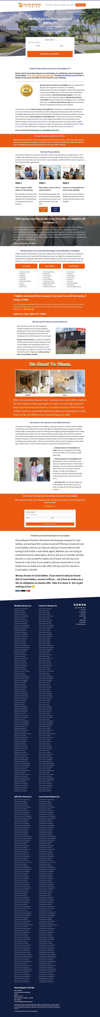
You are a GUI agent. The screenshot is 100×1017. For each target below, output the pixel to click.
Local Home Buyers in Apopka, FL (45, 934)
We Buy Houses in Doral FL (19, 704)
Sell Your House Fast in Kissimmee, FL (22, 877)
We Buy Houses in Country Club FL (21, 748)
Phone (38, 46)
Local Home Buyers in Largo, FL (45, 864)
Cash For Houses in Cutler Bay (45, 769)
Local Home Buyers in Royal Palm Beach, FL (47, 969)
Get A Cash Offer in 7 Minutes (78, 14)
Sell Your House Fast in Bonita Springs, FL (22, 915)
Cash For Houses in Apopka (44, 743)
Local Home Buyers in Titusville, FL (46, 943)
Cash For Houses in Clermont (44, 789)
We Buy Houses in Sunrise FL (20, 656)
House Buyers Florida (74, 258)
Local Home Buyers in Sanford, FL (45, 904)
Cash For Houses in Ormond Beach (46, 767)
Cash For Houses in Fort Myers (45, 669)
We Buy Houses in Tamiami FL (20, 735)
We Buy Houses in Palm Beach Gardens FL (22, 734)
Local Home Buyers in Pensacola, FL (46, 936)
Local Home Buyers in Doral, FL (45, 895)
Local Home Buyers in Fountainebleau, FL (47, 914)
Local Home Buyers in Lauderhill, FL (46, 879)
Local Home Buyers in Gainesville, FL (46, 823)
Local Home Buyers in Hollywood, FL (46, 820)
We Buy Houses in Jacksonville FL (21, 608)
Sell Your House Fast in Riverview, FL (21, 853)
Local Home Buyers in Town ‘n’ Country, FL (47, 862)
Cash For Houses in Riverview (45, 662)
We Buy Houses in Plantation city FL (21, 658)
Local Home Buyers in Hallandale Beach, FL (47, 971)
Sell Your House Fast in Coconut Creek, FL (22, 906)
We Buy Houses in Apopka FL (20, 743)
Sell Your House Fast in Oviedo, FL (21, 963)
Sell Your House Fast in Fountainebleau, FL (22, 914)
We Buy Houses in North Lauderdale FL (22, 763)
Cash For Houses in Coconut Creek (46, 715)
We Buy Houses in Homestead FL (21, 693)
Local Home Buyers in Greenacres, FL (46, 967)
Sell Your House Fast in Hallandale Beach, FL (23, 971)
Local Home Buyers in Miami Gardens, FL (47, 840)
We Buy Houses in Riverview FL (20, 662)
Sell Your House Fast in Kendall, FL (21, 875)
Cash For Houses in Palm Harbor (45, 711)
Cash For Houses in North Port (45, 691)
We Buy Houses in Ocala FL (19, 719)
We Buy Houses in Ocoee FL (20, 750)
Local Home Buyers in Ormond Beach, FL (47, 958)
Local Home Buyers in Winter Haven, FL (47, 952)
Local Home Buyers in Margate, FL (46, 919)
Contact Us (20, 126)
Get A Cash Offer (43, 209)
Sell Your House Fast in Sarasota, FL (21, 923)
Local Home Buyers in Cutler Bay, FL (46, 960)
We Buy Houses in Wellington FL (20, 706)
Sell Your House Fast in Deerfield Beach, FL (23, 867)
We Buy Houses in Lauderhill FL (20, 688)
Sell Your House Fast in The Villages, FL (22, 871)
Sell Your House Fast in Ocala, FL (20, 910)
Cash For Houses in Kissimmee (45, 686)
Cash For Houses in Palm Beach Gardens (47, 734)
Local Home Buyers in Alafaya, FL (45, 858)
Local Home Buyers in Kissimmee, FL (46, 877)
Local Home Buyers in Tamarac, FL (46, 891)
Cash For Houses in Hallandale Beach (46, 780)
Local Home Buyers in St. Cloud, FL (46, 930)
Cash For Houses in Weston (44, 689)
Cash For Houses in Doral (44, 704)
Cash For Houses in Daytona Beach (46, 697)
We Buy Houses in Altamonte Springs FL (22, 765)
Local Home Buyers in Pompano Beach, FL (47, 836)
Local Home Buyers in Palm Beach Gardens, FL (48, 925)
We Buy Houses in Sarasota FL (20, 732)
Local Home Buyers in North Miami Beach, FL (48, 961)
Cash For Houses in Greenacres (45, 776)
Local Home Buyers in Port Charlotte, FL (47, 908)
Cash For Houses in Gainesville (45, 632)
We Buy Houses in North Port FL (20, 691)
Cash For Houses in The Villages (45, 680)
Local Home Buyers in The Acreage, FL (46, 974)
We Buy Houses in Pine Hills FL (20, 682)
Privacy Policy (82, 616)
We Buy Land (83, 620)
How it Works (49, 5)
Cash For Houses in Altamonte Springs (46, 765)
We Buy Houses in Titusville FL (20, 752)
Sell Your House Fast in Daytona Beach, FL (22, 888)
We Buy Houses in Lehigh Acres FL (21, 636)
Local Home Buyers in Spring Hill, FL (46, 842)
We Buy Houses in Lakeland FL (20, 643)
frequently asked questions (38, 121)
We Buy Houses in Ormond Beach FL (21, 767)
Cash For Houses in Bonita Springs (46, 724)
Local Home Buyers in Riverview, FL (46, 853)
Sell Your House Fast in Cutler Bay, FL (21, 960)
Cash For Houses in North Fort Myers (46, 774)
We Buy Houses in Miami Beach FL (21, 665)
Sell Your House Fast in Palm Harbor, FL (22, 902)
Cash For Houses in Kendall (44, 684)
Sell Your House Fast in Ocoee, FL (21, 941)
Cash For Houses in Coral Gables (45, 746)
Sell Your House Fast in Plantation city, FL (22, 849)
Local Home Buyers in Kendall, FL (45, 875)
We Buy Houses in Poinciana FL (20, 699)
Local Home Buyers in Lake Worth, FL (46, 982)
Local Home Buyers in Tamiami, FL (46, 926)
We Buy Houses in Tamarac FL (20, 700)
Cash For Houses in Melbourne (45, 675)
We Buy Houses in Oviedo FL (20, 772)
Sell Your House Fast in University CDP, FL (22, 945)
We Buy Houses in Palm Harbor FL (21, 711)
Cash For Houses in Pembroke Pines (46, 627)
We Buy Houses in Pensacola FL (20, 745)
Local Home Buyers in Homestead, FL (46, 884)
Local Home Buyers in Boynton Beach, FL (47, 869)
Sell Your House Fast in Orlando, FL (21, 805)
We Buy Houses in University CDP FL (21, 754)
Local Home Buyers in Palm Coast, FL (46, 855)
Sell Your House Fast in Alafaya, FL (21, 858)
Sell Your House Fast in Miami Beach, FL (22, 856)
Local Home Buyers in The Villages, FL (46, 871)
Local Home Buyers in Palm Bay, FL (46, 831)
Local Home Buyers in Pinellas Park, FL (46, 932)
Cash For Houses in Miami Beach (45, 665)
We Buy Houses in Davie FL (19, 653)
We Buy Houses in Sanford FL (20, 713)
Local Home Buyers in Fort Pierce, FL (46, 947)
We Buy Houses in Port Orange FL (21, 708)
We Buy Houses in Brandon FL (20, 642)
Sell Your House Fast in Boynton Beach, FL (22, 869)
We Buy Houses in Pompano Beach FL (21, 645)
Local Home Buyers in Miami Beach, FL (46, 856)
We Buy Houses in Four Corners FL (21, 787)
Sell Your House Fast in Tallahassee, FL (22, 812)
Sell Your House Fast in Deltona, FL (21, 851)
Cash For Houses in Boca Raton (45, 654)
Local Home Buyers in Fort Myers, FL (46, 860)
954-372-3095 (78, 124)
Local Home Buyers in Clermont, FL (46, 980)
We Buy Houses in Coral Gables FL (21, 746)
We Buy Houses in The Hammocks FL (21, 721)
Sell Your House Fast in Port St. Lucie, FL (22, 810)
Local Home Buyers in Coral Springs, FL (47, 825)
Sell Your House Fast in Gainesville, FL (22, 823)
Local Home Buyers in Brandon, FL (46, 833)
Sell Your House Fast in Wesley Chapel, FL (22, 928)
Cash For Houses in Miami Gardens (46, 649)
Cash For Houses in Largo (44, 673)
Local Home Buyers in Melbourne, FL (46, 866)
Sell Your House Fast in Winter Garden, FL (22, 948)
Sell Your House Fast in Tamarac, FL (21, 891)
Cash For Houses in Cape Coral (45, 623)
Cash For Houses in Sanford (44, 713)
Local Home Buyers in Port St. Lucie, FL (47, 810)
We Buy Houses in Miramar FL (20, 630)
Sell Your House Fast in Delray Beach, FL (22, 886)
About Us (72, 5)
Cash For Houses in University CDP (46, 754)
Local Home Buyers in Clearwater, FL (46, 829)
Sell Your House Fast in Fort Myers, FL (22, 860)
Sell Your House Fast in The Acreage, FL (22, 974)
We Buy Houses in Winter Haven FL (21, 761)
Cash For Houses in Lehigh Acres (45, 636)
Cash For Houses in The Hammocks (46, 721)
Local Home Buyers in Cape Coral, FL (46, 814)
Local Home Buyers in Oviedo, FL (45, 963)
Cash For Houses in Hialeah (44, 618)
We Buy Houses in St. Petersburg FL (21, 616)
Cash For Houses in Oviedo (44, 772)
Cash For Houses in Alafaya (44, 667)
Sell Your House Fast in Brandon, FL (21, 833)
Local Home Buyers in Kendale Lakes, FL (47, 921)
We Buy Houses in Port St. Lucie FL (21, 619)
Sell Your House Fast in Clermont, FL (21, 980)
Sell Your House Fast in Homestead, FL (22, 884)
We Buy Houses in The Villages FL (21, 680)
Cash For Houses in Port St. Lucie (45, 619)
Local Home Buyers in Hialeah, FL (45, 809)
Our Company (62, 5)
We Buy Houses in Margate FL (20, 728)
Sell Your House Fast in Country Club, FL (22, 939)
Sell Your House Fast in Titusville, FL (21, 943)
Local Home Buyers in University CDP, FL (47, 945)
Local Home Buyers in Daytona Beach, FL (47, 888)
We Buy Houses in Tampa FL (20, 612)
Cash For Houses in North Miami (45, 710)
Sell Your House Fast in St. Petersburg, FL (22, 807)
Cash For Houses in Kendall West (45, 785)
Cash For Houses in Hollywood (45, 629)
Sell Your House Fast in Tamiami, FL (21, 926)
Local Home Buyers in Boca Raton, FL (46, 845)
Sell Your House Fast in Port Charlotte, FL (22, 908)
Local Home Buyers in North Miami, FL (46, 901)
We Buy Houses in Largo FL (19, 673)
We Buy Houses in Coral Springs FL (21, 634)
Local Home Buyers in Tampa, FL (45, 803)
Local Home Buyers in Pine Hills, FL (46, 873)
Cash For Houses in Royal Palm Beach (46, 778)
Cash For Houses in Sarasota (44, 732)
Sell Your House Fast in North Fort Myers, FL (23, 965)
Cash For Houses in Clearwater (45, 638)
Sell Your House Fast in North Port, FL (21, 882)
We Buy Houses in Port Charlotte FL (21, 717)
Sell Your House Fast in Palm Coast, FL (22, 855)
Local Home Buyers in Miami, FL (45, 801)
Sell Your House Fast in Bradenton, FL (21, 917)
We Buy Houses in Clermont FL (20, 789)
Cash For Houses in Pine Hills (44, 682)
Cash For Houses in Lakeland (44, 643)
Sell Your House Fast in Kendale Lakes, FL (22, 921)
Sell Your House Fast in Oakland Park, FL (22, 950)
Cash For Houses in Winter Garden (46, 758)
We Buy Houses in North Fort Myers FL (22, 774)
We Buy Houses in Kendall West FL (21, 785)
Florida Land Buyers (81, 624)
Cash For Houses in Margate (44, 728)
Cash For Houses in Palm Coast (45, 664)
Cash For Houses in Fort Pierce (45, 756)
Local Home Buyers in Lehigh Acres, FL (46, 827)
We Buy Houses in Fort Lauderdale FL (21, 625)
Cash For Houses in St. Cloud (44, 739)
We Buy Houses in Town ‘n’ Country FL (22, 671)
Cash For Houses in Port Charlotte (46, 717)
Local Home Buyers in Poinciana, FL (46, 890)
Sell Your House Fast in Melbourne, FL (21, 866)
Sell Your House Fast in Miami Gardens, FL (22, 840)
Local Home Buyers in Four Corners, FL (46, 978)
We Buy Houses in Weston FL (20, 689)
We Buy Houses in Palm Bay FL (20, 640)
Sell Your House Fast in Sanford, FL (21, 904)
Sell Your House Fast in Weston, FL (21, 880)
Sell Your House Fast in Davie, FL (20, 844)
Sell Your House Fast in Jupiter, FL (21, 893)
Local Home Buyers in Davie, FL (45, 844)
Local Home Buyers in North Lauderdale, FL (47, 954)
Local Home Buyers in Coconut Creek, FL (47, 906)
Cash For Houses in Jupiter (44, 702)
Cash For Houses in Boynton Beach (46, 678)
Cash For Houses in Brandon (44, 642)
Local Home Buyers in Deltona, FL (45, 851)
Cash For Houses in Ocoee (44, 750)
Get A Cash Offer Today (80, 607)
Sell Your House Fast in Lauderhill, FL (21, 879)
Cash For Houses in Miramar (44, 630)
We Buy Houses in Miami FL (19, 610)
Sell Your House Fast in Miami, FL (20, 801)
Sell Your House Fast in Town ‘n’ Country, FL (23, 862)
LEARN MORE (55, 209)
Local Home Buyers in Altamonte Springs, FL (48, 956)
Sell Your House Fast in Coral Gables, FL (22, 937)
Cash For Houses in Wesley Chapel (46, 737)
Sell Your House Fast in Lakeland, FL (21, 834)
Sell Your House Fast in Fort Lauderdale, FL (23, 816)
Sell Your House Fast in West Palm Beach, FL (23, 838)
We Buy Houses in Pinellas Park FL (21, 741)
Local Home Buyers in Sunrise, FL (45, 847)
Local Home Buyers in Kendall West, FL (46, 976)
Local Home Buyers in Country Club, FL (46, 939)
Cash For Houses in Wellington (45, 706)
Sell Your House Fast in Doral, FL (20, 895)
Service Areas (82, 622)
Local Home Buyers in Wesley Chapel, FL (47, 928)
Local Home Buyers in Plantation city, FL (47, 849)
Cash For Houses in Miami (44, 610)
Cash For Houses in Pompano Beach (46, 645)
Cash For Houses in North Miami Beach (46, 770)
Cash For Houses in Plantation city (46, 658)
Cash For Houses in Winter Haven (45, 761)
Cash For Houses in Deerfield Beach (46, 676)
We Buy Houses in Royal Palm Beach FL (22, 778)
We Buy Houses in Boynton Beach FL (21, 678)
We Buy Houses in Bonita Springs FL (21, 724)
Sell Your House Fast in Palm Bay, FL (21, 831)
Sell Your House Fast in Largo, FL (20, 864)
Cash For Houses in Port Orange (45, 708)
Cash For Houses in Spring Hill (45, 651)
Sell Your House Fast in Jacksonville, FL (22, 799)
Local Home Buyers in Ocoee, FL (45, 941)
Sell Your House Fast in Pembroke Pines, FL (23, 818)
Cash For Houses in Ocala (44, 719)
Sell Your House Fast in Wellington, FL (21, 897)
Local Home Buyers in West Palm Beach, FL (47, 838)
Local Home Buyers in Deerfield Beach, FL (47, 867)
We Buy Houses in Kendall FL (20, 684)
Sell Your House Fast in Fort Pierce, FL (22, 947)
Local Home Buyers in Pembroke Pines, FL (47, 818)
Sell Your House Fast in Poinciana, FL (21, 890)
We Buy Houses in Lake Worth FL (20, 791)
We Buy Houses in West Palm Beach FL (22, 647)
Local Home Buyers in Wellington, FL (46, 897)
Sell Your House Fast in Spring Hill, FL (21, 842)
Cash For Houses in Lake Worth (45, 791)
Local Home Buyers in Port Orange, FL (46, 899)
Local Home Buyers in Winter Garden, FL (47, 948)
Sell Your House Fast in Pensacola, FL (21, 936)
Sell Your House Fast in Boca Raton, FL (22, 845)
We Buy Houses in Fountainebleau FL (21, 723)
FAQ (68, 5)
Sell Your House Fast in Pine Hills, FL (21, 873)
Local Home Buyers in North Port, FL (46, 882)
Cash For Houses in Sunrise (44, 656)
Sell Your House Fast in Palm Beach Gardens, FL (23, 925)
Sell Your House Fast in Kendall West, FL (22, 976)
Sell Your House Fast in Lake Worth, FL (22, 982)
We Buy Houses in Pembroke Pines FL (22, 627)
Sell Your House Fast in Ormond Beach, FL (22, 958)
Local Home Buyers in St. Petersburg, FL (47, 807)
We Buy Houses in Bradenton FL (20, 726)
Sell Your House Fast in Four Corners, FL (22, 978)
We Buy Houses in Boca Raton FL (20, 654)
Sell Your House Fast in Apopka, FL (21, 934)
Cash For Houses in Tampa (44, 612)
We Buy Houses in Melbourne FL (20, 675)
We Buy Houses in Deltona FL (20, 660)
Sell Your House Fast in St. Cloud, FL (21, 930)
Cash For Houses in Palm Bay (44, 640)
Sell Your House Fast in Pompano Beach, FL (23, 836)
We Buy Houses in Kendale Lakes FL (21, 730)
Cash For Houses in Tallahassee (45, 621)
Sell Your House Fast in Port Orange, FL (22, 899)
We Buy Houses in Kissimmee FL (20, 686)
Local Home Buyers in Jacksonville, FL (46, 799)
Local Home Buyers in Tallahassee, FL (46, 812)
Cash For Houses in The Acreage (45, 783)
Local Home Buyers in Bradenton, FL (46, 917)
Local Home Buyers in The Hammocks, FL (47, 912)
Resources (83, 614)
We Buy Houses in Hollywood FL (20, 629)
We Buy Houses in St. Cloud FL (20, 739)
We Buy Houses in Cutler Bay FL (20, 769)
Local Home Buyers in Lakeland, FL (46, 834)
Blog (85, 618)
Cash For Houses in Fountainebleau (46, 723)
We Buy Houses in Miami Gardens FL (21, 649)
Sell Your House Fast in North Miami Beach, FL (23, 961)
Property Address (50, 40)
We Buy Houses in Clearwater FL (20, 638)
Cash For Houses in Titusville (44, 752)
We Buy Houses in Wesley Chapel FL (21, 737)
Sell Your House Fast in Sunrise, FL (21, 847)
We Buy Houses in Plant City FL (20, 781)
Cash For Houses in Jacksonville (45, 608)
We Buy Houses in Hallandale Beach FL (22, 780)
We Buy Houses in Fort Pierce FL (20, 756)
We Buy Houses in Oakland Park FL (21, 759)
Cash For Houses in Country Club (45, 748)
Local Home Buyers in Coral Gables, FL (46, 937)
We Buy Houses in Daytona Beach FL (21, 697)
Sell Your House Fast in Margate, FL (21, 919)
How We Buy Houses (70, 75)
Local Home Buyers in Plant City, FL (46, 972)
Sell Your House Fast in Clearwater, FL (22, 829)
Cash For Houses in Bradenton (45, 726)
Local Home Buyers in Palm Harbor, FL (46, 902)
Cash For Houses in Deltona (44, 660)
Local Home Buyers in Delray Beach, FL (47, 886)
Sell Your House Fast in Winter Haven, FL (22, 952)
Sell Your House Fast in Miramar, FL (21, 821)
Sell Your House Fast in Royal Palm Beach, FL (23, 969)
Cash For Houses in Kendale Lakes (46, 730)
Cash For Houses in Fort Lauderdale (46, 625)
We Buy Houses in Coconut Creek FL (21, 715)
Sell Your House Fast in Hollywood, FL (21, 820)
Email (62, 46)
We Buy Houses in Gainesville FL (20, 632)
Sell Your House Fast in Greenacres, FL (22, 967)
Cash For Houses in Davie (44, 653)
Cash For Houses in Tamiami (44, 735)
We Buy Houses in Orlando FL (20, 614)
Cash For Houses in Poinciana (45, 699)
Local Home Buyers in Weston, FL (45, 880)
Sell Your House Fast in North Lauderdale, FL (23, 954)
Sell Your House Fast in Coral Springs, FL (22, 825)
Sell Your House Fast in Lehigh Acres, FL (22, 827)
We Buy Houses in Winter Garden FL (21, 758)
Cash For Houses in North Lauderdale (46, 763)
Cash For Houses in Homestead (45, 693)
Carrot (35, 1011)
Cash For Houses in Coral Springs (45, 634)
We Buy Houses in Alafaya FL (20, 667)
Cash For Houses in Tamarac (44, 700)
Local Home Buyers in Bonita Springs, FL (47, 915)
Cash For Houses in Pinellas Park (45, 741)
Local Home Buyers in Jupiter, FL (45, 893)
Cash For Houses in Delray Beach (45, 695)
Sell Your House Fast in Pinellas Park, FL (22, 932)
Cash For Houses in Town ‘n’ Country (46, 671)
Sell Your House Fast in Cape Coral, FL (22, 814)
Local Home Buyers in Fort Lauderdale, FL (47, 816)
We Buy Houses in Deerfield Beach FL (21, 676)
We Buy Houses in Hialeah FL (20, 618)
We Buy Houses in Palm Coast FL (20, 664)
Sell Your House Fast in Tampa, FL (21, 803)
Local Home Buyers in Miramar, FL (45, 821)
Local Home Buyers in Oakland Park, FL (46, 950)
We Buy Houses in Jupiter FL (20, 702)
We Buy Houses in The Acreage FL (21, 783)
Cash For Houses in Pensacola (45, 745)
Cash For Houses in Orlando (44, 614)
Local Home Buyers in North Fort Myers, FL (47, 965)
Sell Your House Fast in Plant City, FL (21, 972)
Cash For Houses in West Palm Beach (46, 647)
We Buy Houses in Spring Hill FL (20, 651)
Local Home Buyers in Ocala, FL (45, 910)
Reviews (56, 5)
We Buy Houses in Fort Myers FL (20, 669)
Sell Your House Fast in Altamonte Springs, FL (23, 956)
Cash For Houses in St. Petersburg (46, 616)
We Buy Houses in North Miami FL (21, 710)
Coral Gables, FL (68, 126)
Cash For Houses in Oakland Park (45, 759)
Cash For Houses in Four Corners (45, 787)
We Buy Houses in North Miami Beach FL (22, 770)
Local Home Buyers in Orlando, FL (45, 805)
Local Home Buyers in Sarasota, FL (46, 923)
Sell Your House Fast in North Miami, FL (22, 901)
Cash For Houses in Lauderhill (45, 688)
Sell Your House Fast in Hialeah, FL (21, 809)
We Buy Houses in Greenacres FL (21, 776)
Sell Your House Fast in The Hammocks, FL (22, 912)
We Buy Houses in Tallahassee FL (21, 621)
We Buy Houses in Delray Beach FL (21, 695)
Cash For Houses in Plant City (45, 781)
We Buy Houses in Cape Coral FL (20, 623)
